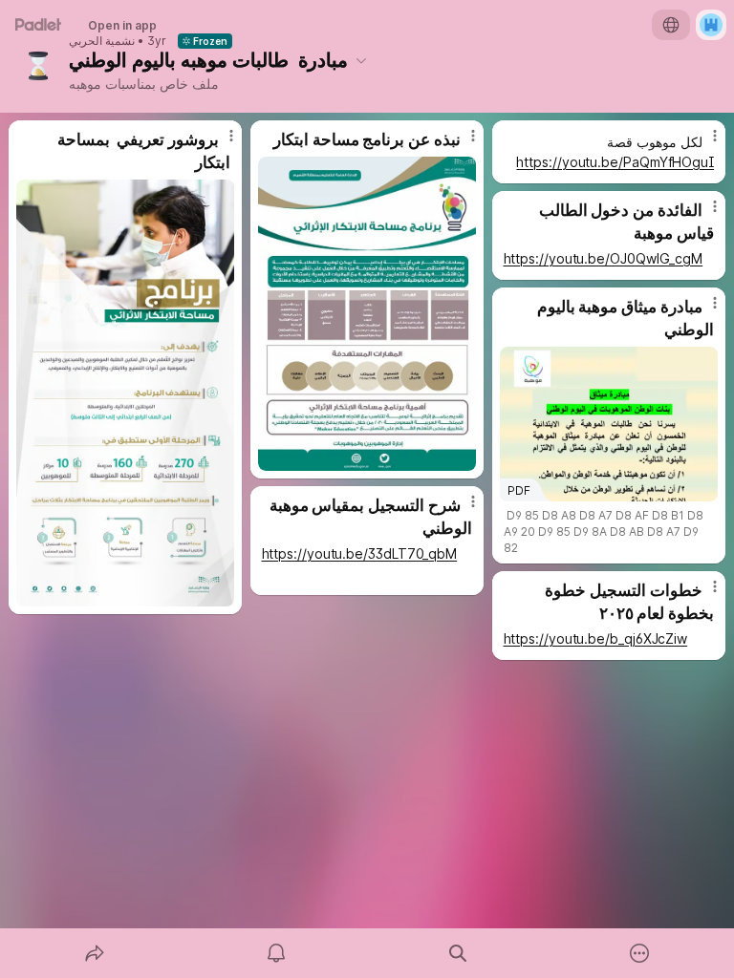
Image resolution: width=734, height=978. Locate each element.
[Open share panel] (95, 953)
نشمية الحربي (102, 41)
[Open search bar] (458, 953)
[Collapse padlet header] (361, 60)
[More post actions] (219, 143)
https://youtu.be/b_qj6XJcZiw (596, 638)
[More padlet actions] (639, 953)
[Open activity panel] (276, 953)
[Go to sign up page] (711, 25)
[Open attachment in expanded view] (125, 393)
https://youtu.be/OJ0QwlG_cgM (603, 258)
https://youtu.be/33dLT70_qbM (360, 553)
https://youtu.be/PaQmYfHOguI (615, 162)
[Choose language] (671, 25)
